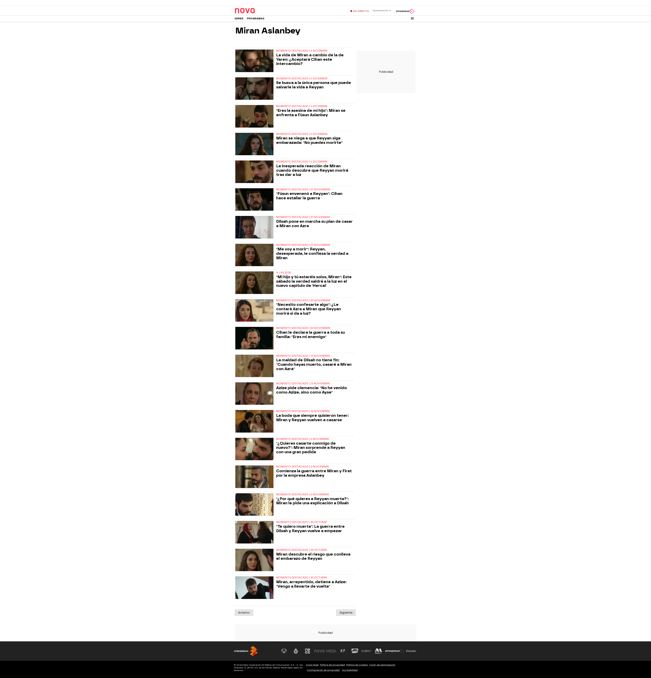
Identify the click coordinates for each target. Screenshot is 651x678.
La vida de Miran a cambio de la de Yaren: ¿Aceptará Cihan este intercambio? (310, 59)
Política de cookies (357, 665)
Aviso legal (312, 665)
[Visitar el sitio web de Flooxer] (411, 651)
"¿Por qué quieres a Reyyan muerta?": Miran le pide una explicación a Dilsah (312, 501)
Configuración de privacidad (323, 670)
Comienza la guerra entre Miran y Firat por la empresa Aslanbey (314, 473)
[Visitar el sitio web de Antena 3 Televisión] (284, 651)
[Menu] (412, 18)
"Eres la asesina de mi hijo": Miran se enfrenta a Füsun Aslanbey (311, 112)
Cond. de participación (382, 665)
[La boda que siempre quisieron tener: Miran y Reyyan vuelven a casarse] (255, 421)
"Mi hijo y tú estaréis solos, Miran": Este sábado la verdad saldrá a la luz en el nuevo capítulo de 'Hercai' (314, 281)
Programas (255, 18)
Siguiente (345, 612)
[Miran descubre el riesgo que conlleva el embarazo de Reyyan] (255, 560)
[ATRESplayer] (405, 11)
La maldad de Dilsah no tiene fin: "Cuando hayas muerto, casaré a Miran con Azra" (314, 364)
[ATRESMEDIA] (246, 651)
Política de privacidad (332, 665)
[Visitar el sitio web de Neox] (307, 651)
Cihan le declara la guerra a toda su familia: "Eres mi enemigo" (310, 334)
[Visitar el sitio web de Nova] (319, 651)
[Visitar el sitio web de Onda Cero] (355, 651)
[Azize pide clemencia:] (255, 393)
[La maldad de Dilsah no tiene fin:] (255, 366)
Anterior (244, 612)
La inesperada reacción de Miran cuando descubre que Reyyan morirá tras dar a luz (312, 170)
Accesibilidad (350, 670)
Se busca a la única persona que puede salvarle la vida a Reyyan (313, 85)
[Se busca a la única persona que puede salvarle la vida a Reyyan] (255, 88)
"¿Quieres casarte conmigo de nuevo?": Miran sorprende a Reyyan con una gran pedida (310, 447)
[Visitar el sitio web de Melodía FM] (378, 651)
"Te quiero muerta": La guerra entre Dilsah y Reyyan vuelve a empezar (310, 528)
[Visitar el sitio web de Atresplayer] (395, 651)
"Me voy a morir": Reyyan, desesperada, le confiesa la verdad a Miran (312, 253)
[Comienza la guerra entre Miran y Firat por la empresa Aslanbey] (255, 476)
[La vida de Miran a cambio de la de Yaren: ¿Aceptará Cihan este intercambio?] (255, 61)
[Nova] (256, 10)
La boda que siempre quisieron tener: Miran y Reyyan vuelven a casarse (312, 417)
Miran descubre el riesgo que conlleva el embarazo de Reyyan (313, 556)
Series (239, 18)
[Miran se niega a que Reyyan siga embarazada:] (255, 144)
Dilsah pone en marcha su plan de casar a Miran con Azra (314, 223)
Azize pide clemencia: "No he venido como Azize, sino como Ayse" (311, 390)
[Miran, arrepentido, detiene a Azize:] (255, 587)
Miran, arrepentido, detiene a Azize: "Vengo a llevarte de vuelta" (311, 584)
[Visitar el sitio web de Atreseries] (343, 651)
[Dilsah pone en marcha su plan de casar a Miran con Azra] (255, 227)
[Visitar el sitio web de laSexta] (296, 651)
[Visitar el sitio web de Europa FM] (366, 651)
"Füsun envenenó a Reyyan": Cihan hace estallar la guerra (309, 196)
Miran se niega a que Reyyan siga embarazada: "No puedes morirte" (309, 140)
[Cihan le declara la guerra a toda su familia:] (255, 338)
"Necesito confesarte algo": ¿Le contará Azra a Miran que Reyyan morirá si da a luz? (308, 309)
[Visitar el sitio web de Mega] (331, 651)
